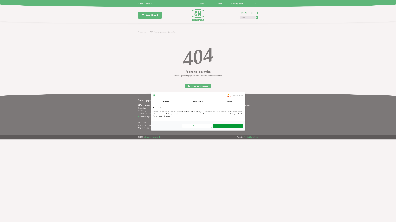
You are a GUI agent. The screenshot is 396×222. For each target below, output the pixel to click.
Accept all (228, 126)
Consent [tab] (166, 101)
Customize (197, 126)
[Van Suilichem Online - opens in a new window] (235, 95)
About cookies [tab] (198, 101)
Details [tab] (229, 101)
